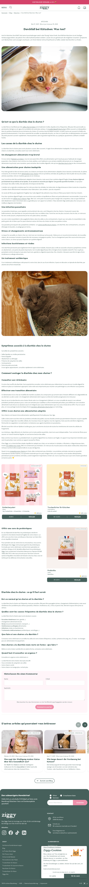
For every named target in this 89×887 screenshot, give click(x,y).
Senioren (56, 798)
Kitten (55, 795)
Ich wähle (52, 876)
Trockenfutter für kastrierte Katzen (12, 865)
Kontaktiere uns (52, 845)
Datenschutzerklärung (31, 883)
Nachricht (7, 688)
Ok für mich (75, 876)
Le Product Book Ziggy (9, 851)
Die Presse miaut (7, 854)
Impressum (43, 883)
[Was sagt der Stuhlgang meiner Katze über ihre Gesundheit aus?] (22, 741)
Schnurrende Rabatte (8, 857)
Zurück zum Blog (46, 781)
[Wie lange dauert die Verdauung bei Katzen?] (65, 741)
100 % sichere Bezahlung (9, 883)
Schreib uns (56, 824)
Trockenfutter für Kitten (9, 871)
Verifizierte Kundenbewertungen (12, 845)
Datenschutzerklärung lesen (51, 869)
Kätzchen (17, 13)
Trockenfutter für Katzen (9, 863)
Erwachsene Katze (69, 795)
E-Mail (48, 679)
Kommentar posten (44, 707)
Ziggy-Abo (5, 874)
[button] (5, 7)
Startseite (4, 13)
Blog (10, 13)
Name (6, 679)
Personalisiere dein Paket (10, 860)
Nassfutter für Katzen (8, 868)
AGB (20, 883)
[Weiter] (84, 724)
